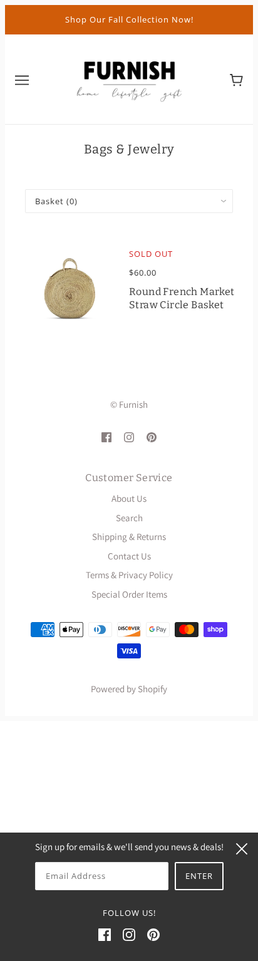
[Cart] (236, 79)
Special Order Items (129, 594)
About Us (129, 498)
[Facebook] (104, 934)
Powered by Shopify (129, 689)
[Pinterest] (153, 934)
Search (129, 518)
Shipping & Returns (129, 537)
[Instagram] (129, 934)
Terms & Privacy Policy (129, 575)
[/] (129, 78)
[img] (106, 436)
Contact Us (129, 556)
